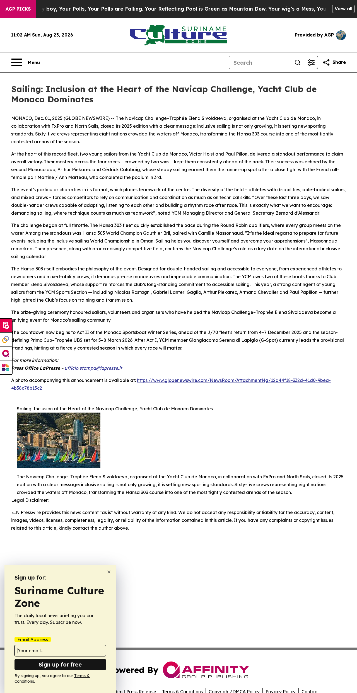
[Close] (109, 572)
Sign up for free (60, 664)
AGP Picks (18, 9)
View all (343, 8)
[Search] (297, 62)
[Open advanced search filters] (311, 62)
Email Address (32, 639)
